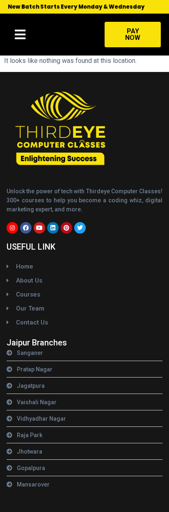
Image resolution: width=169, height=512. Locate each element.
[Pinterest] (66, 228)
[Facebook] (26, 228)
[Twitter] (80, 228)
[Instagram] (12, 228)
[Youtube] (39, 228)
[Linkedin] (53, 228)
